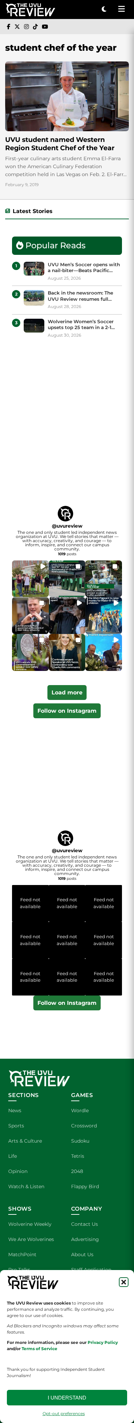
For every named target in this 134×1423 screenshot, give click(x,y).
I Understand (67, 1398)
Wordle (80, 1110)
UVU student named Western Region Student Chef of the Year (59, 143)
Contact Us (84, 1224)
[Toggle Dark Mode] (104, 9)
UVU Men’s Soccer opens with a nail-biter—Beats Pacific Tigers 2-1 (84, 268)
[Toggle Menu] (121, 9)
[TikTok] (35, 26)
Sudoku (80, 1141)
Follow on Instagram (67, 711)
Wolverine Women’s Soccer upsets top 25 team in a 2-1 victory (81, 325)
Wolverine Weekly (30, 1224)
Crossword (84, 1126)
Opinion (17, 1171)
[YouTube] (45, 26)
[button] (123, 1282)
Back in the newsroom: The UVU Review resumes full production (80, 296)
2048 (77, 1171)
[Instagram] (26, 26)
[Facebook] (8, 26)
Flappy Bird (85, 1186)
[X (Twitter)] (17, 26)
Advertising (85, 1239)
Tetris (77, 1156)
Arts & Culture (25, 1141)
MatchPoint (22, 1254)
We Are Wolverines (31, 1239)
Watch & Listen (26, 1186)
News (14, 1110)
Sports (16, 1126)
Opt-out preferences (64, 1413)
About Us (82, 1254)
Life (12, 1156)
